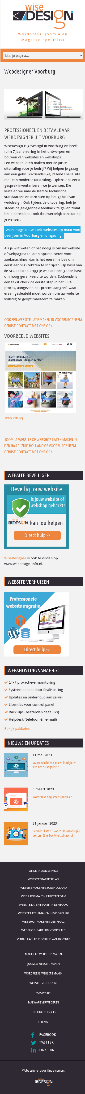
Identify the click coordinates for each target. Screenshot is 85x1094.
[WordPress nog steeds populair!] (16, 799)
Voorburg (57, 445)
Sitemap (43, 1022)
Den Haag (12, 445)
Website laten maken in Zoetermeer (43, 938)
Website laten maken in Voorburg (43, 913)
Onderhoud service (43, 870)
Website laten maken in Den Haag (43, 904)
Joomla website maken (43, 964)
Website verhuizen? (43, 983)
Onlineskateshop (14, 418)
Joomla (10, 439)
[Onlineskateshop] (43, 378)
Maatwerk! (43, 993)
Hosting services (43, 1012)
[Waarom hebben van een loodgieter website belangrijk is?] (16, 765)
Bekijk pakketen (17, 729)
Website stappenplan (43, 879)
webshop (44, 439)
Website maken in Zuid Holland (43, 887)
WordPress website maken (43, 973)
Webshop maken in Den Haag (43, 921)
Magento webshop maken (43, 954)
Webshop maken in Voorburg (43, 930)
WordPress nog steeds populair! (52, 797)
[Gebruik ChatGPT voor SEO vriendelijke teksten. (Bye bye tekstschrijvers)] (16, 833)
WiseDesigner (15, 558)
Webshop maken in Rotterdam (43, 896)
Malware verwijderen (43, 1002)
